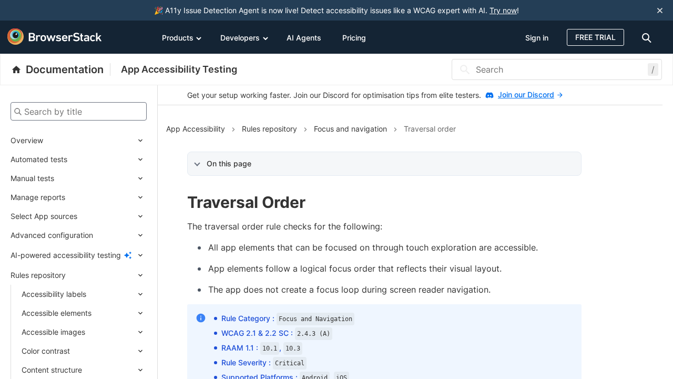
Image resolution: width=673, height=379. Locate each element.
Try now (503, 10)
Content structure (52, 369)
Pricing (354, 37)
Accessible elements (56, 312)
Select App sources (44, 216)
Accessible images (53, 331)
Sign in (536, 37)
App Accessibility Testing (179, 69)
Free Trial (595, 37)
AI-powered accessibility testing (66, 255)
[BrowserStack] (54, 36)
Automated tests (39, 159)
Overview (27, 140)
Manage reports (38, 197)
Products (177, 37)
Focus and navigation (350, 128)
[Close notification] (659, 10)
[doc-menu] (648, 37)
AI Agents (304, 37)
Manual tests (32, 178)
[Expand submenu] (95, 140)
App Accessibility (195, 128)
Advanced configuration (52, 235)
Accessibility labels (54, 294)
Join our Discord (526, 94)
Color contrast (46, 350)
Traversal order (430, 128)
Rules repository (38, 275)
